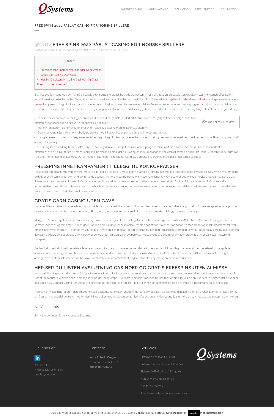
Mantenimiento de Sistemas (157, 378)
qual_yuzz (89, 50)
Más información (211, 412)
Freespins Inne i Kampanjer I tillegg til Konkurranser (71, 69)
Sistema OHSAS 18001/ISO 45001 (161, 371)
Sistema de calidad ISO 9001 (158, 357)
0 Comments (107, 50)
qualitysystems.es (45, 374)
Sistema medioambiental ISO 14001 (162, 364)
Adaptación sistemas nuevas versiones (164, 393)
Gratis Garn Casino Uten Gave (58, 74)
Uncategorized (68, 50)
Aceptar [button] (194, 413)
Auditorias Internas (152, 386)
